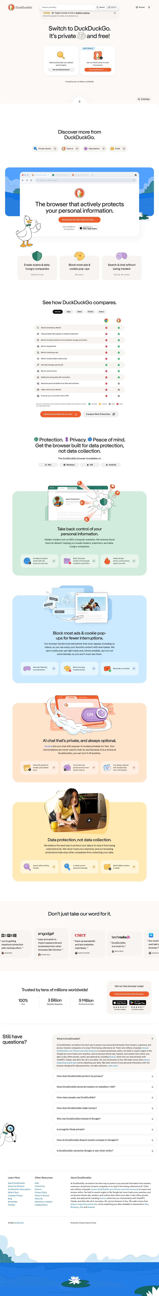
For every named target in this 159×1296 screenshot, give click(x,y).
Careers (38, 1189)
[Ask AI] (109, 7)
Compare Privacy (15, 1195)
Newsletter (13, 1202)
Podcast (11, 1205)
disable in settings (83, 13)
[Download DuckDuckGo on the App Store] (119, 1002)
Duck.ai (48, 746)
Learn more (113, 1066)
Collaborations (41, 1205)
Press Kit (39, 1198)
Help (37, 1183)
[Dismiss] (115, 13)
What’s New (13, 1192)
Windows (75, 1207)
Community (40, 1186)
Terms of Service (42, 1195)
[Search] (97, 7)
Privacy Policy (41, 1192)
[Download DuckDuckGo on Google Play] (137, 1002)
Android (91, 1207)
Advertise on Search (43, 1202)
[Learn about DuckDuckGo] (21, 7)
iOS (81, 1207)
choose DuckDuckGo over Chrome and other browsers (114, 1189)
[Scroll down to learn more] (79, 100)
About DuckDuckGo (16, 1183)
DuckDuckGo (19, 1223)
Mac (146, 1204)
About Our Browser (16, 1186)
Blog (10, 1198)
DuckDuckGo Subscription (19, 1189)
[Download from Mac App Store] (88, 228)
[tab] (58, 312)
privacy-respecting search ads (84, 1204)
